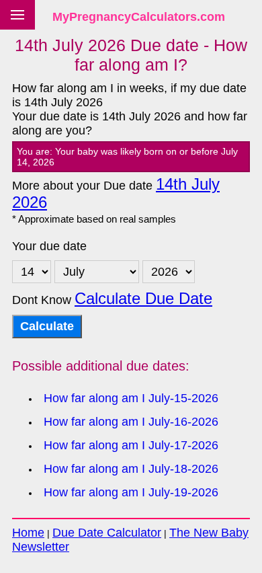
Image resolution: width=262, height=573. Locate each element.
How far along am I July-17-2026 (131, 445)
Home (28, 532)
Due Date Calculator (106, 532)
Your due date (49, 246)
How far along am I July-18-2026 (131, 468)
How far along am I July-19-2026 (131, 492)
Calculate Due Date (143, 298)
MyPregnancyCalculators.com (138, 17)
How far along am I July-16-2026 (131, 421)
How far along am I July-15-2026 (131, 398)
